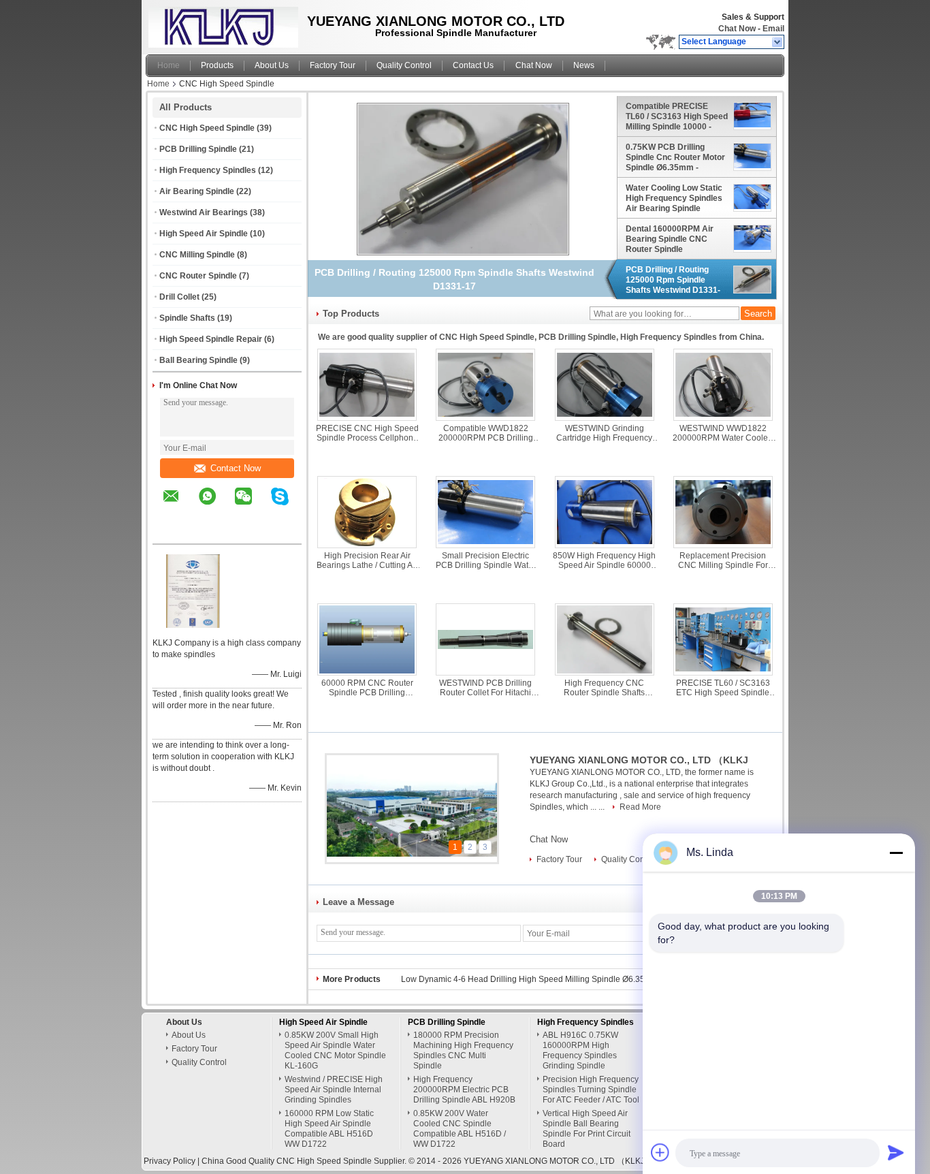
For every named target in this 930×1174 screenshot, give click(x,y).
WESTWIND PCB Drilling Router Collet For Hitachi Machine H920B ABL (485, 687)
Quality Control (404, 65)
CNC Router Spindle (198, 276)
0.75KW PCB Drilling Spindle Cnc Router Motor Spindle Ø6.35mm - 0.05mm (675, 157)
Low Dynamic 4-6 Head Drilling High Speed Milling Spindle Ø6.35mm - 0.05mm (548, 979)
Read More (640, 807)
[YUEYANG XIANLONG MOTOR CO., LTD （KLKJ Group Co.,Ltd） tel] (171, 531)
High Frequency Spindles (207, 170)
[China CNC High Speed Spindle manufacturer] (220, 24)
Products (217, 65)
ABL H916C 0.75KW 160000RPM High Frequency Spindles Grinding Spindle (580, 1050)
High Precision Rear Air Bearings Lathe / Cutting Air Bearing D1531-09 (367, 560)
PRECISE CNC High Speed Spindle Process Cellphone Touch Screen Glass (367, 433)
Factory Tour (332, 65)
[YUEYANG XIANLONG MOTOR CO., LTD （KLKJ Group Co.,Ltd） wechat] (252, 506)
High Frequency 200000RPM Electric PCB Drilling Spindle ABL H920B (464, 1090)
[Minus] (896, 852)
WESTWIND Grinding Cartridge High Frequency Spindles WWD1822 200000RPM (604, 433)
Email (773, 28)
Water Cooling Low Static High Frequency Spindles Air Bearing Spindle (674, 198)
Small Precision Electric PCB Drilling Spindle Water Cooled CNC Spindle (486, 560)
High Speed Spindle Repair (210, 339)
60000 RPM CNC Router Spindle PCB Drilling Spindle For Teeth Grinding (367, 687)
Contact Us (473, 65)
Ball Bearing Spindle (198, 360)
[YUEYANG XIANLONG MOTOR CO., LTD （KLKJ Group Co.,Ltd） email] (180, 506)
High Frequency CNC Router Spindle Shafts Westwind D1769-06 (604, 687)
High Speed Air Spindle (203, 233)
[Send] (896, 1152)
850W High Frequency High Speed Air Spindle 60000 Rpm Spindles (604, 560)
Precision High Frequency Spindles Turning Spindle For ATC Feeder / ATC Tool (591, 1090)
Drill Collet (179, 297)
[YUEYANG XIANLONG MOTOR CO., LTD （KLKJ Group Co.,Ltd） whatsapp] (216, 506)
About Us (272, 65)
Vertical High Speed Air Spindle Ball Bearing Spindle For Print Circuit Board (586, 1129)
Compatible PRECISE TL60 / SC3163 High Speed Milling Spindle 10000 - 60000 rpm (677, 116)
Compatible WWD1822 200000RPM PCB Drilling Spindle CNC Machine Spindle (485, 433)
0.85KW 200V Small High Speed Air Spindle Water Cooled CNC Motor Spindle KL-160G (335, 1050)
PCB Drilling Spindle (198, 149)
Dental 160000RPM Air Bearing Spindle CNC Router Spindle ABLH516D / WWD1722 (671, 239)
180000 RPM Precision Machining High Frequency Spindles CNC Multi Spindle (463, 1050)
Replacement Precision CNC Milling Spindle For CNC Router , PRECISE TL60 (723, 560)
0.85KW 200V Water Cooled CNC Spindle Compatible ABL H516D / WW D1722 (459, 1129)
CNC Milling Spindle (197, 254)
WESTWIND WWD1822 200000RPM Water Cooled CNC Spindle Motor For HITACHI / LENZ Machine (723, 433)
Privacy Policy (169, 1161)
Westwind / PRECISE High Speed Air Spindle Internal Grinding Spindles (334, 1090)
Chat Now (737, 28)
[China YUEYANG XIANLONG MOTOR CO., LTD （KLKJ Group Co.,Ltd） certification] (193, 625)
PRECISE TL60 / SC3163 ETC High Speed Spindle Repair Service (723, 687)
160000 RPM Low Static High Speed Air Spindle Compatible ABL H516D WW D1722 (329, 1129)
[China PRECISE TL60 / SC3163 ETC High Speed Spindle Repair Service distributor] (723, 639)
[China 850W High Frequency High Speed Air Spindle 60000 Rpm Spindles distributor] (604, 512)
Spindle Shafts (187, 318)
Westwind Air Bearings (203, 212)
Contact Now (235, 468)
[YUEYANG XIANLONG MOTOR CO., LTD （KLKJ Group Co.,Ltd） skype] (288, 506)
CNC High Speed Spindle (207, 128)
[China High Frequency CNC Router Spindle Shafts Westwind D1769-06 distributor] (604, 639)
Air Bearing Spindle (196, 191)
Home (168, 65)
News (583, 65)
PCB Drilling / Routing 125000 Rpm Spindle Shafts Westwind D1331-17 (673, 280)
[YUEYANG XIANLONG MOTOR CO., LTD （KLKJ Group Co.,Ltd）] (778, 42)
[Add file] (660, 1152)
